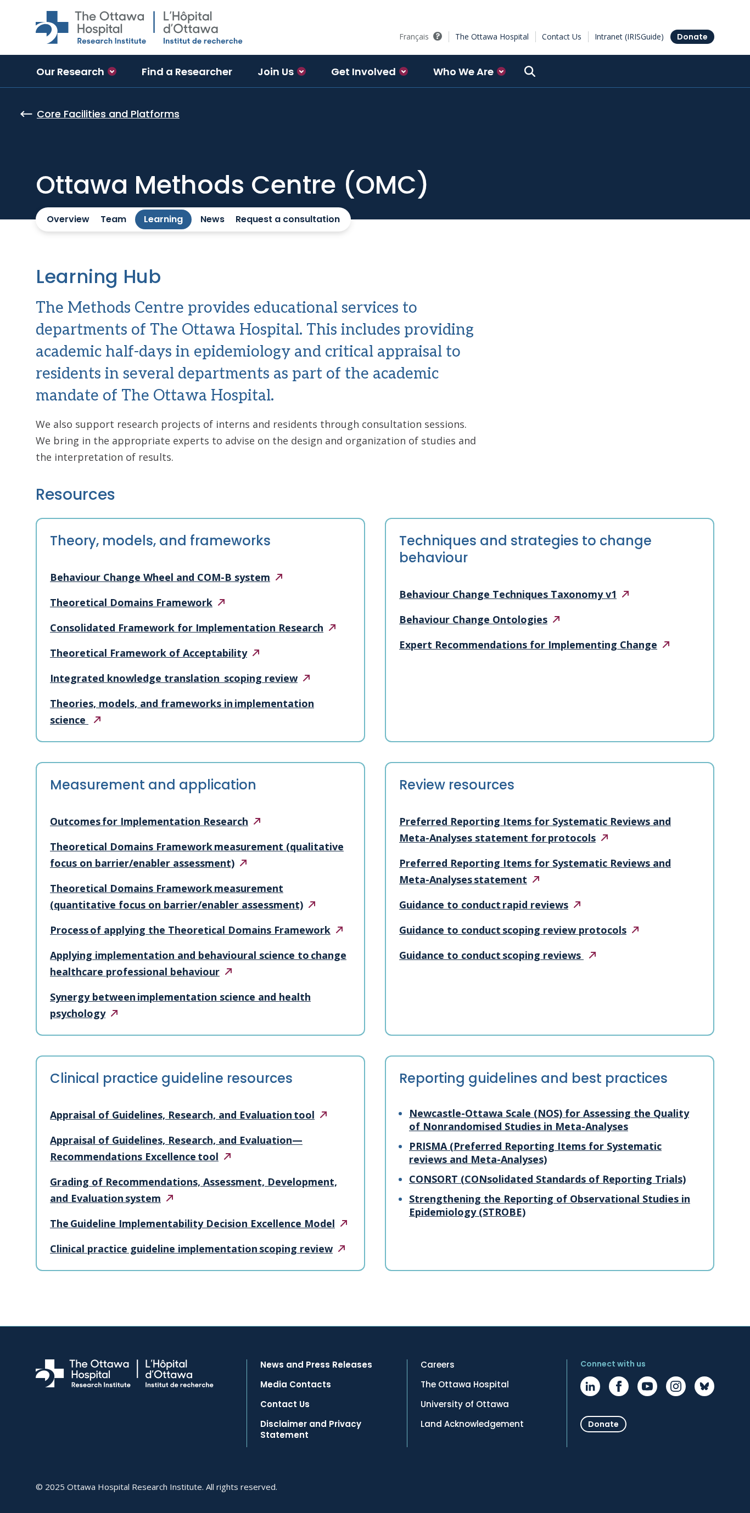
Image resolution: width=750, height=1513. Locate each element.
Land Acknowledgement (472, 1424)
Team (113, 219)
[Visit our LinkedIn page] (590, 1386)
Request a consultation (288, 219)
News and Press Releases (316, 1364)
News (212, 219)
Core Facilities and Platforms (108, 114)
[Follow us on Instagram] (676, 1386)
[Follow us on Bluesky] (704, 1386)
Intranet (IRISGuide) (629, 36)
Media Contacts (295, 1384)
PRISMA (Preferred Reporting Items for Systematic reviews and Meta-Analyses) (535, 1152)
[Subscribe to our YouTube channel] (647, 1386)
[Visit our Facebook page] (619, 1386)
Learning (163, 219)
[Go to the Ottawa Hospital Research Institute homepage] (139, 27)
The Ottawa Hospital (492, 36)
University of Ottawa (465, 1404)
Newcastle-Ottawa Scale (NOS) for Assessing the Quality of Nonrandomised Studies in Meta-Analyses (549, 1119)
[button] (76, 71)
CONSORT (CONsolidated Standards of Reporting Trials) (547, 1178)
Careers (438, 1364)
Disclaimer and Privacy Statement (310, 1430)
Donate (692, 36)
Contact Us (561, 36)
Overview (68, 219)
